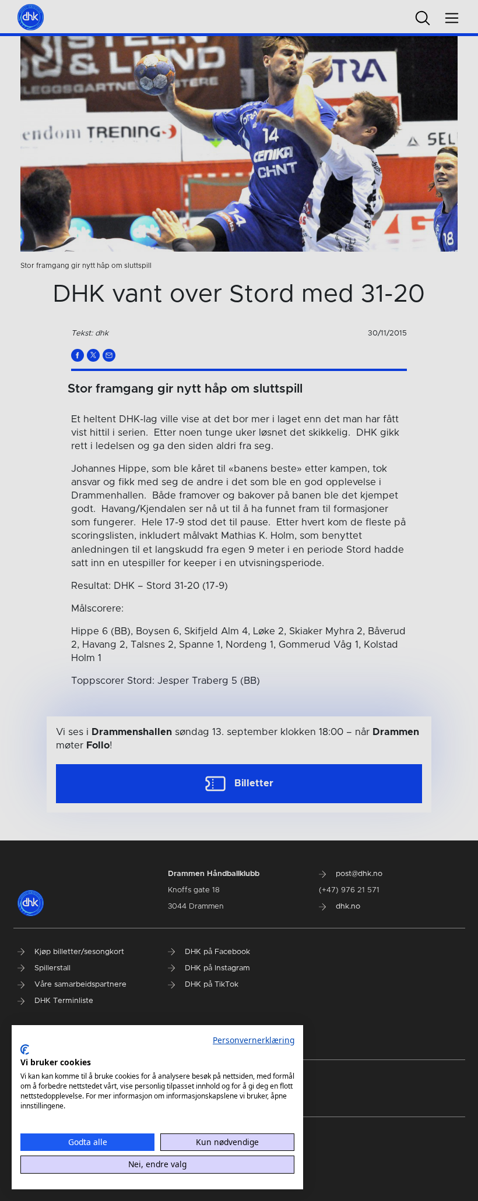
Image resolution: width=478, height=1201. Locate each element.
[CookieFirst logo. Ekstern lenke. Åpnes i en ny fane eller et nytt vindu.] (24, 1049)
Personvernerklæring (253, 1039)
